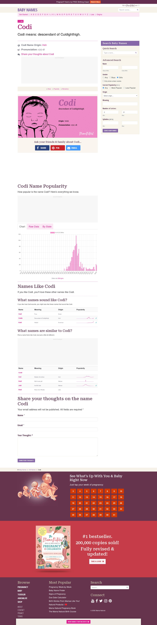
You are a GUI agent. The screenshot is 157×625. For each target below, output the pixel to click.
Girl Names (32, 470)
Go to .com (130, 5)
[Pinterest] (110, 601)
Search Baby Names (110, 131)
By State (47, 226)
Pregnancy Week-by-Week (60, 587)
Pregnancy (23, 587)
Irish (44, 45)
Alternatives (65, 89)
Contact (21, 609)
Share (49, 89)
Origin (105, 92)
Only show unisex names (112, 81)
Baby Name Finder (57, 590)
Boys (113, 77)
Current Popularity (111, 85)
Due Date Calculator (57, 597)
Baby (20, 590)
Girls (121, 77)
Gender (105, 74)
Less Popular (130, 88)
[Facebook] (97, 601)
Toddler (21, 594)
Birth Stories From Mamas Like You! (64, 601)
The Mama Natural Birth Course (62, 611)
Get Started (23, 14)
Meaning (106, 100)
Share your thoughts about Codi (37, 54)
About (20, 606)
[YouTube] (92, 601)
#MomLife (22, 598)
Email (20, 425)
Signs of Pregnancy (57, 594)
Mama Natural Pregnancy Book (62, 608)
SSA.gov (60, 278)
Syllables (108, 119)
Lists (92, 14)
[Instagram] (105, 601)
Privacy (20, 613)
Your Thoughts (25, 435)
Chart (22, 226)
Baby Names (27, 9)
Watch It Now (95, 2)
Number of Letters (109, 108)
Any (106, 77)
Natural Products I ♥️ (58, 604)
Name (20, 415)
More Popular (117, 88)
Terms (20, 616)
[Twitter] (101, 601)
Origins (99, 14)
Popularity (56, 89)
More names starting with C (78, 622)
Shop (20, 601)
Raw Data (34, 226)
